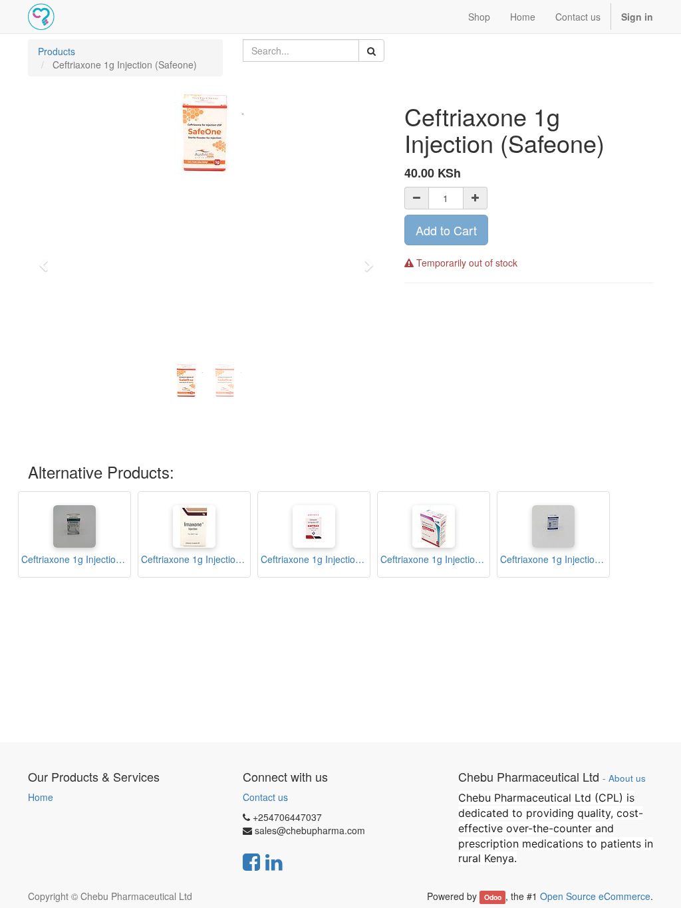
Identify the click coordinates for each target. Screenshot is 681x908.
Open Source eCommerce (595, 896)
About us (627, 778)
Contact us (265, 797)
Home (40, 797)
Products (56, 51)
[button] (47, 259)
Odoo (492, 897)
